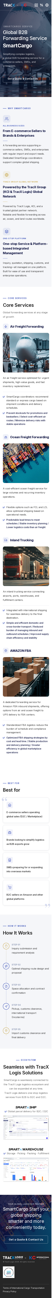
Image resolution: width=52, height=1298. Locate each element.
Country (47, 5)
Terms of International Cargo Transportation (23, 1288)
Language (41, 5)
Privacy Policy (9, 1291)
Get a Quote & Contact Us (23, 78)
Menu (36, 5)
